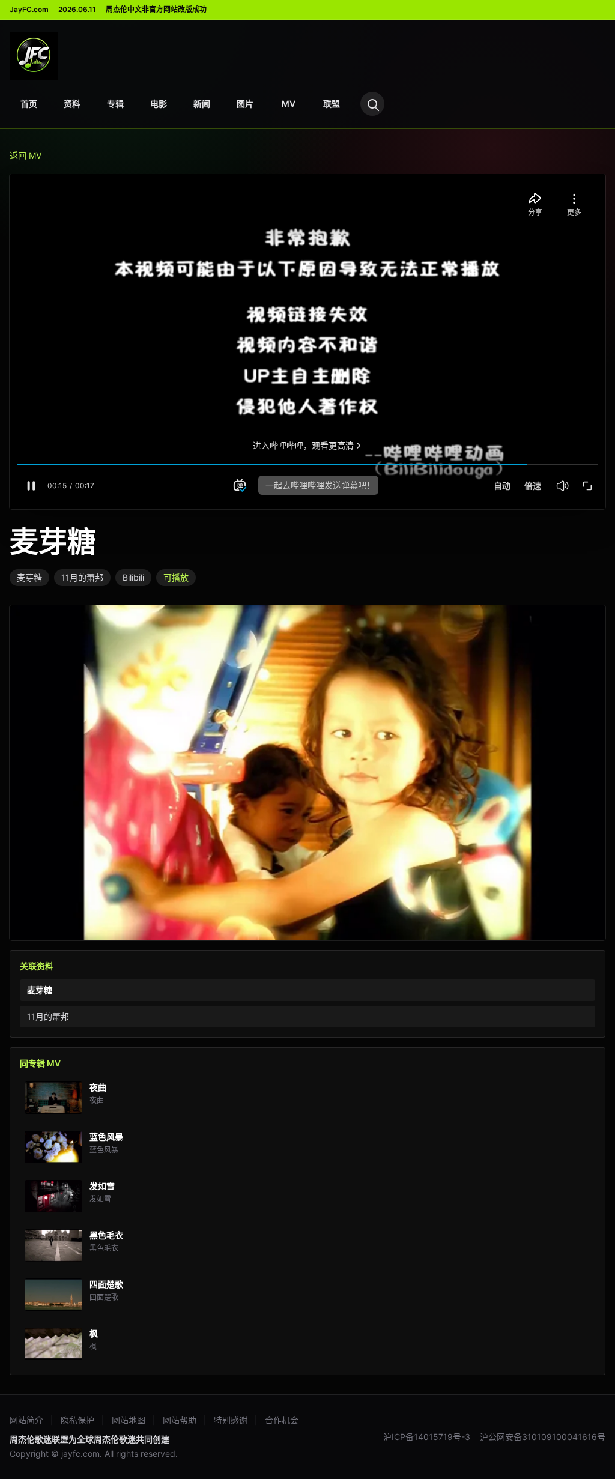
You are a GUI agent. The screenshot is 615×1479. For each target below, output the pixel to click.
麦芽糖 (29, 577)
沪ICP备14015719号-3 (426, 1437)
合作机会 (281, 1420)
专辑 (115, 103)
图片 (245, 103)
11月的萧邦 (82, 577)
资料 (72, 103)
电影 (158, 103)
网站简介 (26, 1420)
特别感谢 (230, 1420)
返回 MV (25, 155)
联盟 (331, 103)
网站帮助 (179, 1420)
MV (288, 103)
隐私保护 (77, 1420)
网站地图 (128, 1420)
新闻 (201, 103)
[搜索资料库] (372, 104)
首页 (28, 103)
